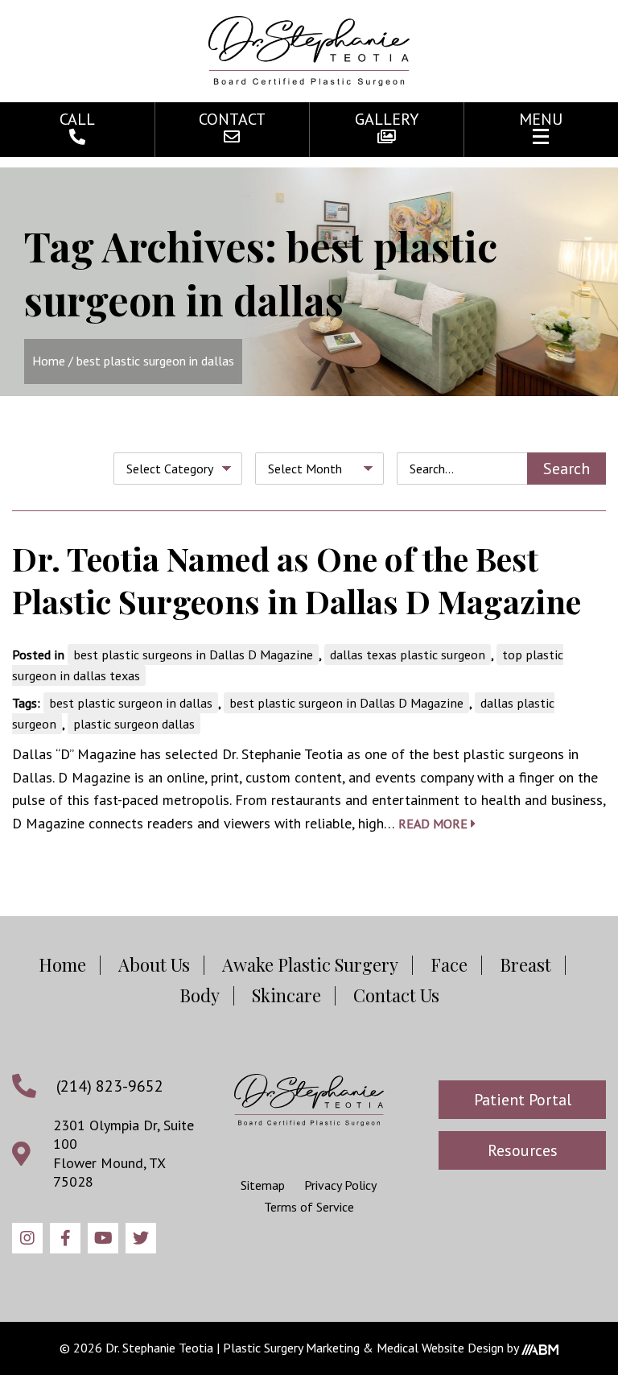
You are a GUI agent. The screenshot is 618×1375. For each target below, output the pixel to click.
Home (48, 361)
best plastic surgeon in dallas (130, 703)
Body (199, 995)
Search (566, 468)
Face (449, 964)
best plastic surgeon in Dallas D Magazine (346, 703)
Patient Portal (522, 1099)
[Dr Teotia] (309, 1100)
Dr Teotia (309, 51)
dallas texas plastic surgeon (407, 654)
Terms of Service (309, 1207)
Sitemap (263, 1185)
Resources (523, 1150)
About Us (154, 964)
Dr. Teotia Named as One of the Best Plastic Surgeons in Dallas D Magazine (296, 579)
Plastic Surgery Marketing (291, 1348)
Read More (434, 824)
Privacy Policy (340, 1185)
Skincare (286, 995)
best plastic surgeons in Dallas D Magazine (193, 654)
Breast (525, 964)
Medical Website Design (440, 1348)
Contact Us (396, 995)
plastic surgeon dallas (134, 724)
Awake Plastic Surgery (310, 964)
